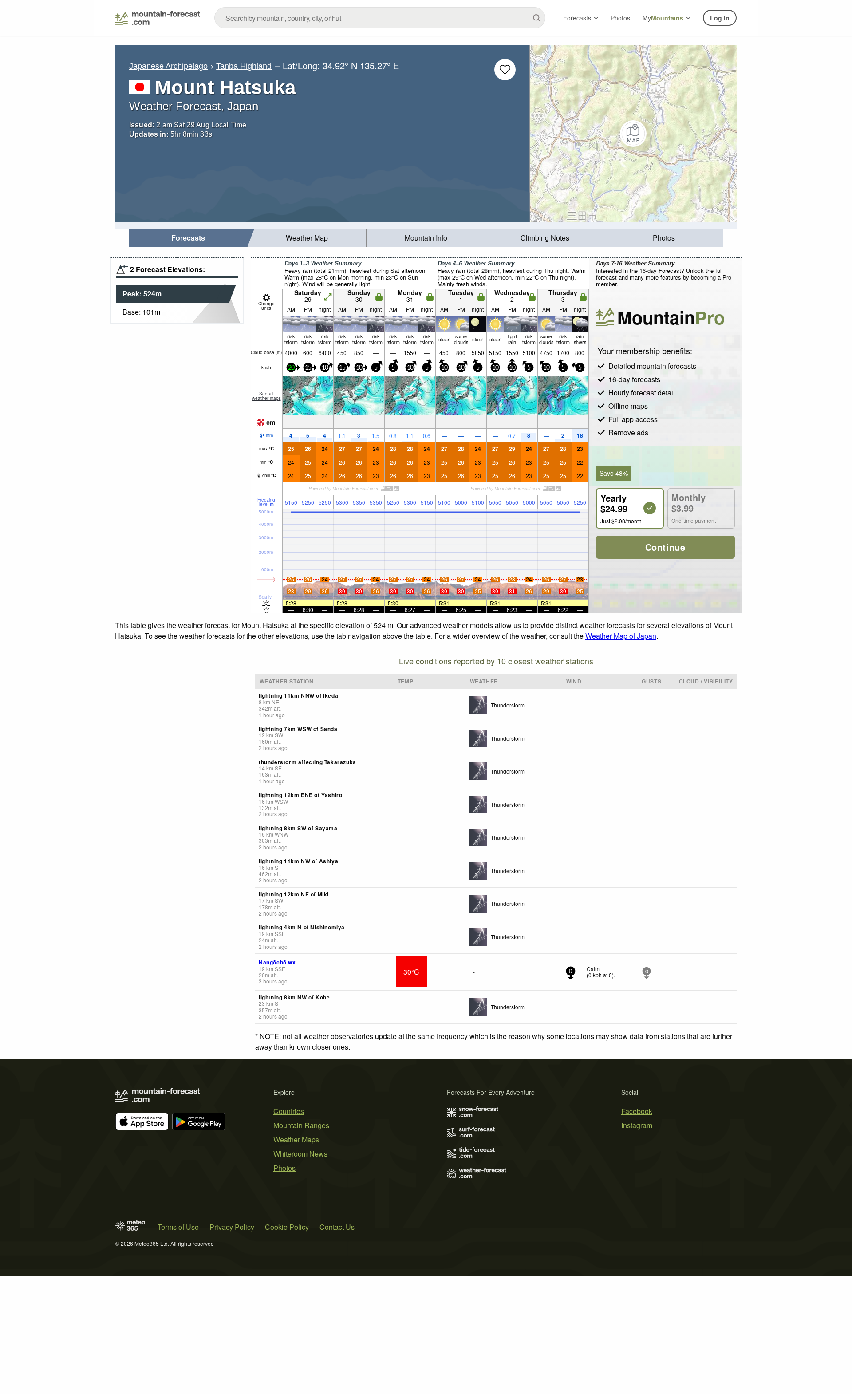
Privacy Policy (231, 1227)
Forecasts (577, 17)
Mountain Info (426, 238)
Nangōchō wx (277, 962)
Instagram (636, 1125)
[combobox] (379, 17)
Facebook (636, 1111)
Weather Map (307, 238)
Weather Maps (296, 1139)
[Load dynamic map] (633, 133)
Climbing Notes (545, 238)
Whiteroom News (300, 1154)
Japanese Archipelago (168, 66)
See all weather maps (266, 396)
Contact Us (337, 1227)
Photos (620, 17)
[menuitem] (188, 238)
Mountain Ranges (301, 1125)
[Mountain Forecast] (157, 18)
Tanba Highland (244, 66)
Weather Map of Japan (620, 636)
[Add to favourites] (505, 69)
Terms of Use (178, 1227)
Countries (288, 1111)
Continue (665, 547)
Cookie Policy (287, 1227)
